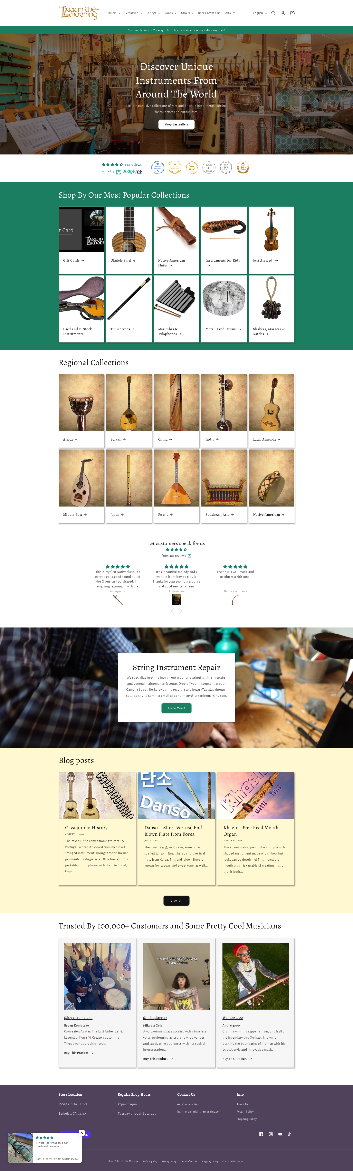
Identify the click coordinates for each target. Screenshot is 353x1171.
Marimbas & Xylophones (168, 331)
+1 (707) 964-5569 (188, 1104)
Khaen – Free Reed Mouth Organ (251, 830)
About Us (242, 1104)
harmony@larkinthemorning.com (199, 1111)
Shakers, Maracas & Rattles (269, 331)
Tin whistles (120, 329)
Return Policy (245, 1111)
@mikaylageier (155, 1017)
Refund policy (150, 1161)
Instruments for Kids (223, 260)
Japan (115, 514)
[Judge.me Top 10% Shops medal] (243, 167)
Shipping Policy (247, 1119)
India (210, 439)
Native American (266, 514)
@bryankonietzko (78, 1017)
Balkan (116, 439)
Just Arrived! (263, 260)
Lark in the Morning (127, 1161)
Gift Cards (71, 260)
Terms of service (189, 1161)
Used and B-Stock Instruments (77, 331)
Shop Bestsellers (176, 124)
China (163, 439)
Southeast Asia (217, 514)
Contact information (233, 1161)
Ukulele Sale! (121, 260)
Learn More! (176, 708)
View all (176, 900)
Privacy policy (169, 1161)
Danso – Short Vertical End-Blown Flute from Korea (174, 830)
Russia (163, 514)
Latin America (264, 439)
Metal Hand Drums (221, 329)
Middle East (73, 514)
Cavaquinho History (86, 827)
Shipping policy (210, 1161)
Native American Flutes (171, 262)
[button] (113, 13)
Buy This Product (76, 1053)
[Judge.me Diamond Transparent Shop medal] (157, 167)
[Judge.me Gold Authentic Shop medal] (174, 167)
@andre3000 (232, 1017)
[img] (176, 550)
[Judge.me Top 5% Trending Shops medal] (225, 167)
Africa (68, 439)
